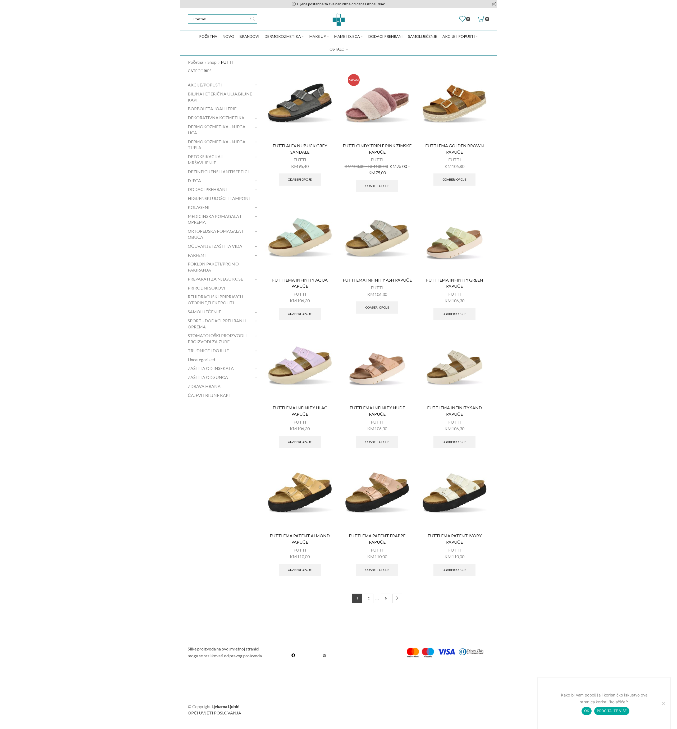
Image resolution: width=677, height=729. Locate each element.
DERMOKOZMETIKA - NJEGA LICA (216, 129)
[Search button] (252, 19)
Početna (208, 36)
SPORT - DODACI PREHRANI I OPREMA (217, 323)
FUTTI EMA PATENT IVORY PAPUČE (455, 538)
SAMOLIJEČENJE (422, 36)
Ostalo (337, 49)
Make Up (317, 36)
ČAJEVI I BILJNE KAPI (209, 395)
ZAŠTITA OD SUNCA (208, 377)
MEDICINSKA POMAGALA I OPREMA (214, 219)
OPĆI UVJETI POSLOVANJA (214, 712)
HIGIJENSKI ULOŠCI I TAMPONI (219, 198)
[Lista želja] (327, 77)
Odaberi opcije (300, 179)
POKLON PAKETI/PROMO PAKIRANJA (213, 266)
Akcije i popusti (458, 36)
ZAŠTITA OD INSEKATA (211, 368)
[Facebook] (293, 655)
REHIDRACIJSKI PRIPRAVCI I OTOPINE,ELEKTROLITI (215, 299)
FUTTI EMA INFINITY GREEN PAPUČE (454, 283)
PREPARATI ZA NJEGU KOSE (215, 278)
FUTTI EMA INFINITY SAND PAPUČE (454, 410)
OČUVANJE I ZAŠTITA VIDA (215, 246)
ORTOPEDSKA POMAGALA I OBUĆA (215, 234)
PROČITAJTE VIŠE (612, 711)
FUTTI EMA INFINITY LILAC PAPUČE (300, 410)
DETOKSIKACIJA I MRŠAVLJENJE (205, 159)
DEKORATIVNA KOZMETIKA (216, 117)
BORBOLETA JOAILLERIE (212, 108)
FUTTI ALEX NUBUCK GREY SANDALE (300, 148)
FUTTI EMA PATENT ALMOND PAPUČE (300, 538)
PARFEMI (197, 255)
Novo (228, 36)
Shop (212, 62)
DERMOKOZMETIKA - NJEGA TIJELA (216, 144)
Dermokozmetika (283, 36)
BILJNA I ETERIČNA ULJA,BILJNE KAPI (220, 96)
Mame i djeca (347, 36)
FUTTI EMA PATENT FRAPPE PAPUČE (377, 538)
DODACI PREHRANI (385, 36)
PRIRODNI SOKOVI (206, 287)
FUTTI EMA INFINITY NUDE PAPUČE (377, 410)
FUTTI (300, 159)
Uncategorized (201, 359)
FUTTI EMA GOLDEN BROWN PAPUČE (454, 148)
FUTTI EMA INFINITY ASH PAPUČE (377, 279)
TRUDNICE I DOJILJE (208, 350)
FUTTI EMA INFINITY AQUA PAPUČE (300, 283)
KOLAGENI (198, 207)
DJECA (194, 180)
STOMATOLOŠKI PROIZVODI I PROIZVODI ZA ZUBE (217, 338)
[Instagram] (325, 655)
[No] (663, 703)
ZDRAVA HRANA (204, 386)
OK (586, 711)
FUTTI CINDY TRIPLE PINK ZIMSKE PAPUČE (377, 148)
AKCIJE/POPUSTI (205, 84)
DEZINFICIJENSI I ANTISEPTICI (218, 171)
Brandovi (249, 36)
